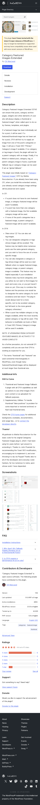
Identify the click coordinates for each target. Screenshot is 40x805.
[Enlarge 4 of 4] (35, 507)
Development (9, 92)
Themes (24, 723)
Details (7, 75)
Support (7, 97)
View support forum (9, 687)
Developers (6, 745)
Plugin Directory (7, 9)
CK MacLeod (10, 61)
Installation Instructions (11, 543)
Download (7, 67)
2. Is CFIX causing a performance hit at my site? (13, 560)
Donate (25, 745)
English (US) (33, 620)
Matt (5, 759)
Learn (4, 737)
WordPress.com (9, 755)
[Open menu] (36, 3)
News (4, 723)
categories (22, 625)
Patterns (24, 730)
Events (24, 741)
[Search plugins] (25, 17)
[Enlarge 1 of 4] (16, 479)
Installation (8, 86)
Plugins (24, 727)
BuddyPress (8, 766)
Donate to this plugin (10, 706)
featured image (32, 625)
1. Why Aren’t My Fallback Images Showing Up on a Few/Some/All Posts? (12, 551)
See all (35, 671)
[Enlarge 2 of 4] (35, 479)
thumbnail (34, 629)
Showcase (25, 719)
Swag (24, 748)
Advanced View (8, 635)
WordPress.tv (8, 748)
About (4, 719)
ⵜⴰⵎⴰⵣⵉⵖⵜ (12, 776)
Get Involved (26, 737)
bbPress (6, 763)
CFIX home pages (18, 415)
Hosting (5, 727)
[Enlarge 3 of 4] (16, 493)
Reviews (7, 81)
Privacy (5, 730)
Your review (6, 671)
